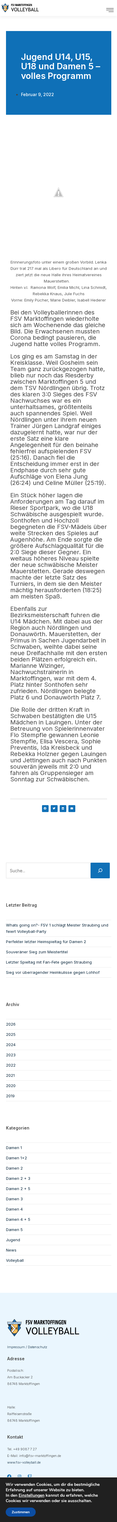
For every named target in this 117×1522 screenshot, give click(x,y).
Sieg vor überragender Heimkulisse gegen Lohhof (53, 972)
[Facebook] (9, 1476)
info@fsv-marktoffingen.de (40, 1456)
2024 (11, 1044)
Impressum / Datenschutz (27, 1347)
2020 (11, 1085)
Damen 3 (14, 1198)
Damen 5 (14, 1229)
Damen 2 (14, 1168)
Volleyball (15, 1260)
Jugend (13, 1239)
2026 (11, 1024)
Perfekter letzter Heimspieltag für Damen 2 (46, 941)
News (11, 1250)
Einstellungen (31, 1495)
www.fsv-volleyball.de (23, 1462)
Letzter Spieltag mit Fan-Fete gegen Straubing (49, 962)
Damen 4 (14, 1209)
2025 (11, 1034)
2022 (11, 1065)
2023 (11, 1054)
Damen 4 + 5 (18, 1219)
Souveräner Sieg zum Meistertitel (37, 951)
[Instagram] (19, 1476)
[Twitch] (30, 1476)
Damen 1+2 (16, 1157)
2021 (10, 1075)
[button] (110, 10)
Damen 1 (14, 1147)
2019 (10, 1095)
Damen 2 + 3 (18, 1178)
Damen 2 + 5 (18, 1188)
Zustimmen (21, 1512)
